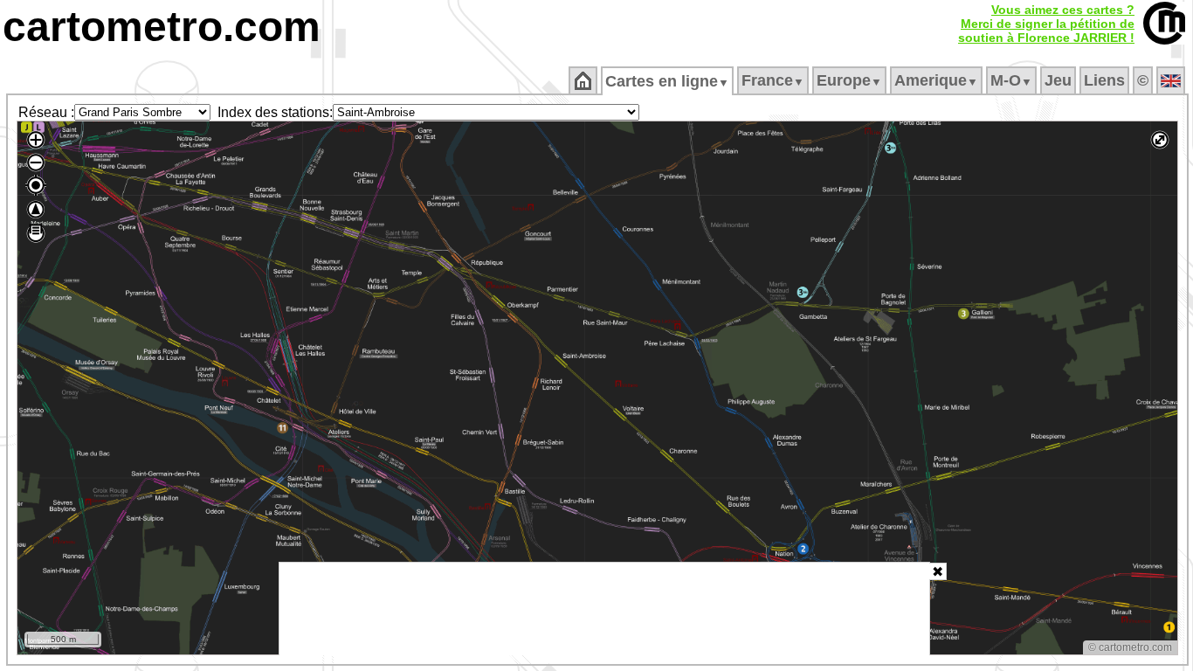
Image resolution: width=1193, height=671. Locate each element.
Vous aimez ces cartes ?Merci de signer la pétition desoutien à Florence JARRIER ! (1046, 24)
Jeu (1058, 80)
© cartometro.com (1130, 647)
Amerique (936, 80)
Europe (849, 80)
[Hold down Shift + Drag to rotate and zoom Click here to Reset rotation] (35, 209)
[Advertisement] (604, 609)
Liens (1104, 80)
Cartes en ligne (667, 81)
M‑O (1011, 80)
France (772, 80)
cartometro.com (162, 26)
